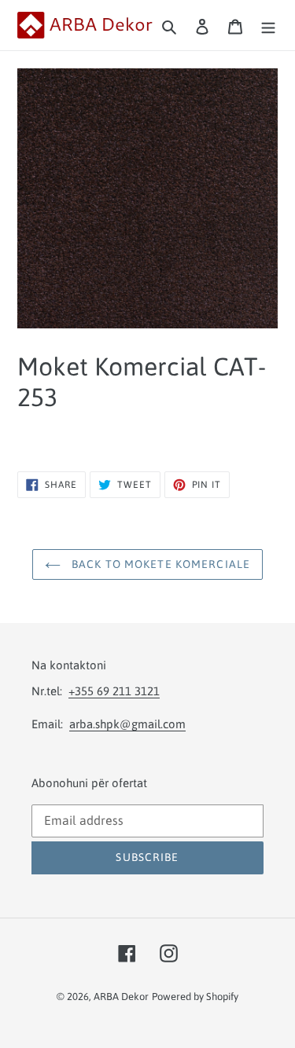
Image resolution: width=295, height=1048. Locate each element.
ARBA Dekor (121, 996)
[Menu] (268, 25)
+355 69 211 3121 (114, 691)
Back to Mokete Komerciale (159, 564)
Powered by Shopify (195, 996)
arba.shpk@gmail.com (127, 724)
